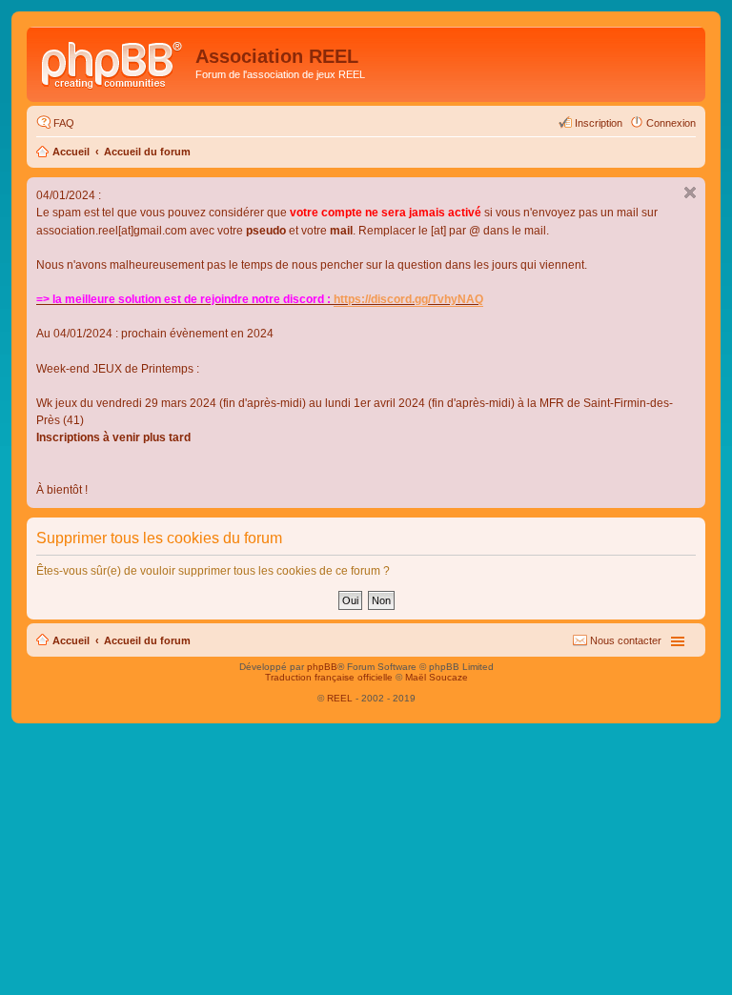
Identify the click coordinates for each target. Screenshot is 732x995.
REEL (340, 698)
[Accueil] (113, 61)
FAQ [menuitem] (63, 123)
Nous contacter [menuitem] (625, 640)
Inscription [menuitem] (598, 123)
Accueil (71, 151)
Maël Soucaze (436, 677)
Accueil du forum (147, 151)
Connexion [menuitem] (671, 123)
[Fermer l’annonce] (690, 192)
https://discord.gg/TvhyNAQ (408, 299)
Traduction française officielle (329, 677)
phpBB (322, 666)
